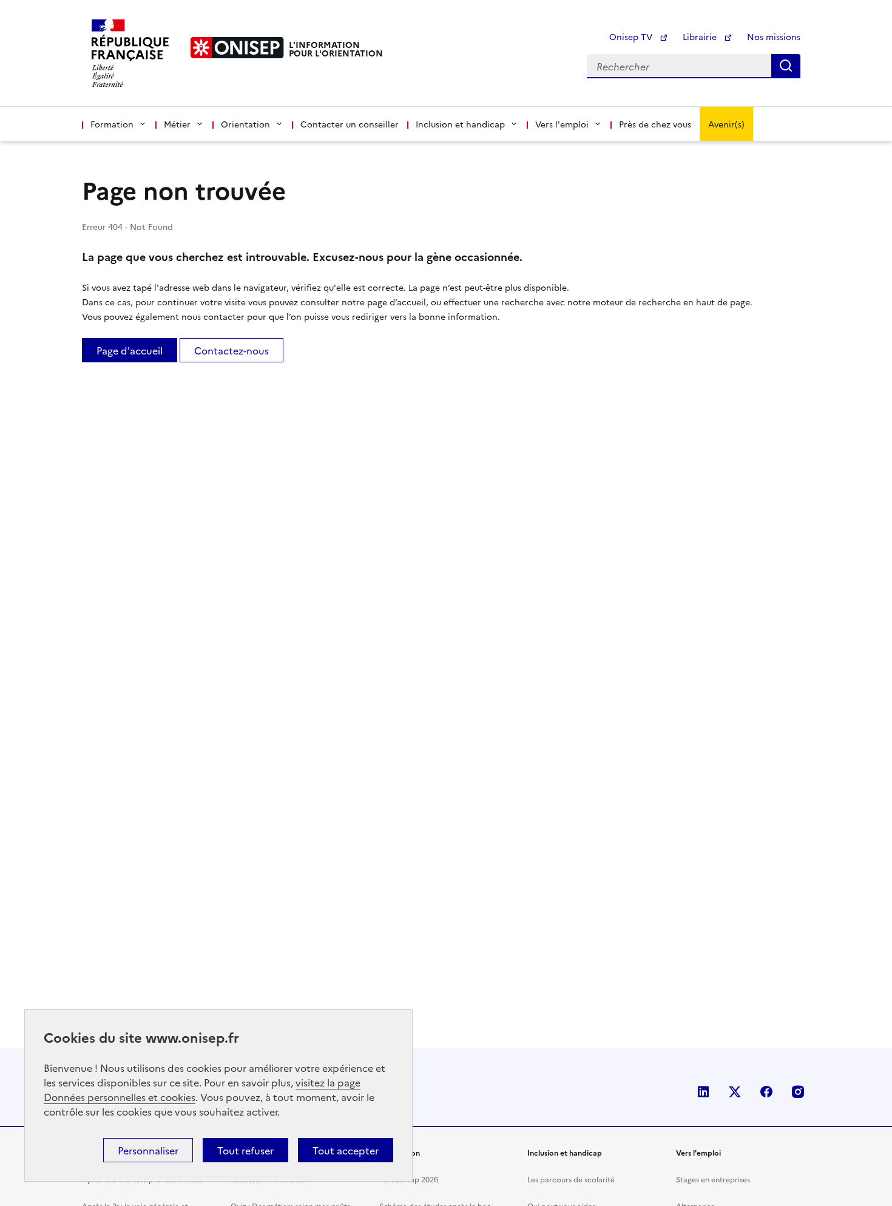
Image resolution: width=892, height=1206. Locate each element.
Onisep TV (632, 36)
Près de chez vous (655, 124)
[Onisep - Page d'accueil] (237, 47)
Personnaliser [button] (148, 1150)
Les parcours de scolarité (571, 1179)
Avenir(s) (726, 124)
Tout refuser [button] (245, 1150)
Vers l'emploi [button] (562, 124)
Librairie (701, 36)
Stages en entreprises (713, 1179)
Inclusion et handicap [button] (460, 124)
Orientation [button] (245, 124)
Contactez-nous (231, 350)
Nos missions (773, 36)
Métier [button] (177, 124)
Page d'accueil (129, 350)
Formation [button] (111, 124)
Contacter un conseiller (349, 124)
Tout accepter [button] (346, 1150)
